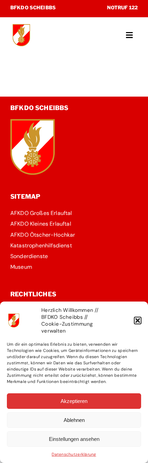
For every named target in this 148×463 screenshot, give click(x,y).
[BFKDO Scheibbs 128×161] (32, 122)
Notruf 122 (122, 7)
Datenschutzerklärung (74, 454)
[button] (137, 320)
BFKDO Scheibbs (33, 7)
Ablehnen (74, 420)
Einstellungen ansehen (74, 439)
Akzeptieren (74, 401)
